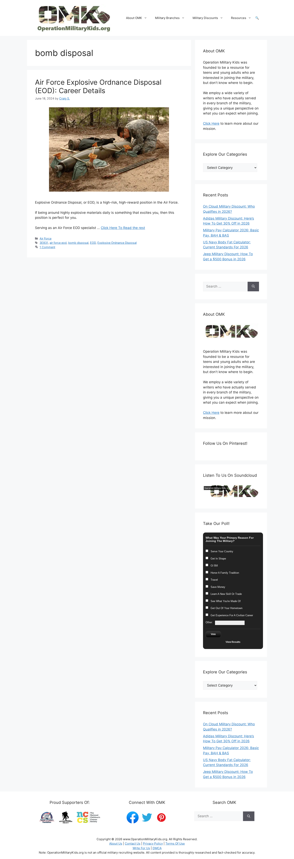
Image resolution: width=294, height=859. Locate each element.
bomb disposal (78, 242)
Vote (213, 634)
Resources (238, 18)
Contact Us (132, 843)
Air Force (45, 238)
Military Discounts (205, 18)
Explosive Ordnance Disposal (117, 242)
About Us (115, 843)
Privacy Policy (153, 843)
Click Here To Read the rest (123, 228)
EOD (93, 242)
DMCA (157, 848)
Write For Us (141, 848)
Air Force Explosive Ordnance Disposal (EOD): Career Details (98, 86)
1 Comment (47, 247)
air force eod (58, 242)
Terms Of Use (175, 843)
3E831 (44, 242)
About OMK (134, 18)
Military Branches (167, 18)
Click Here (211, 123)
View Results (233, 642)
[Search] (253, 286)
